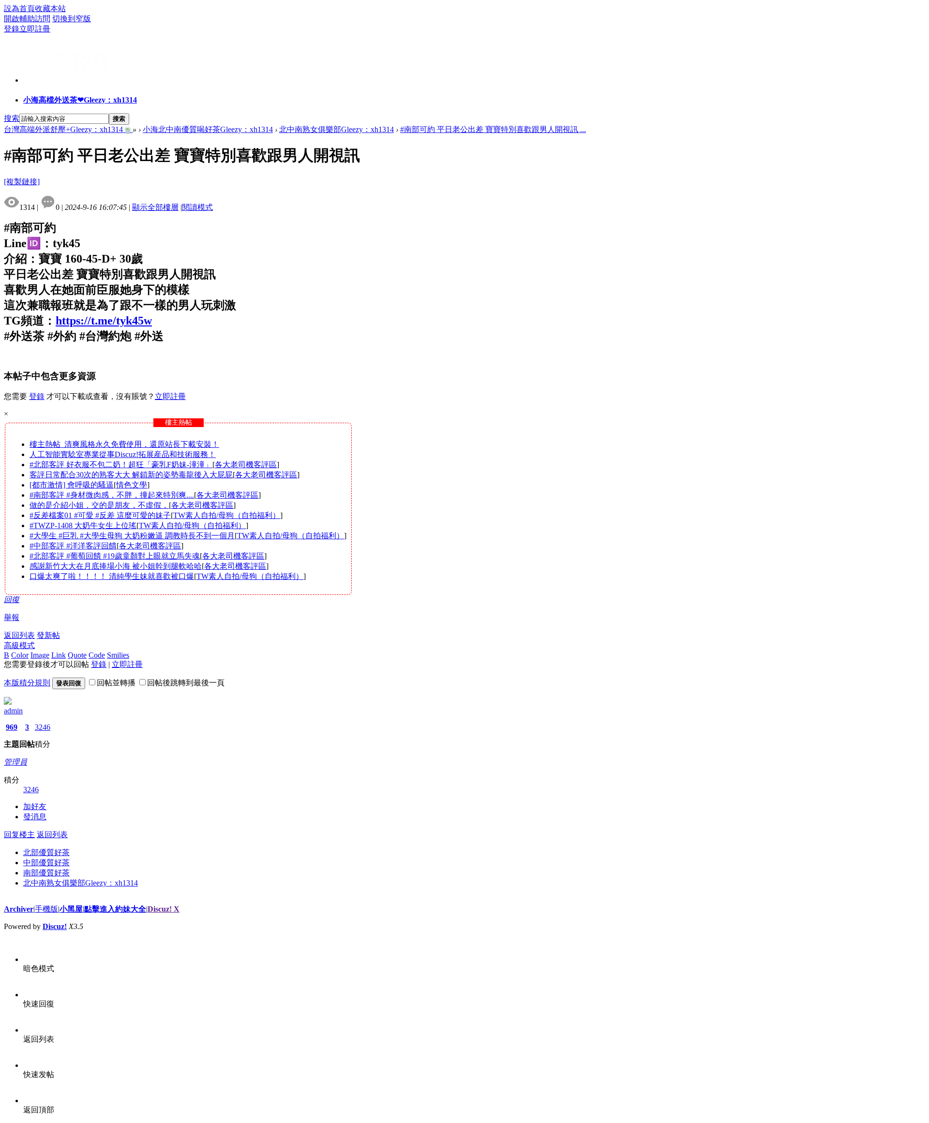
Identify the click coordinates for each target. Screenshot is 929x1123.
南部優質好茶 (46, 873)
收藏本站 (50, 8)
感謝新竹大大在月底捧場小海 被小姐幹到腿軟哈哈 (116, 566)
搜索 (11, 118)
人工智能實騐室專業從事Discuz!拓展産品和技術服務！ (123, 454)
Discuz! (55, 926)
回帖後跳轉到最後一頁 (186, 683)
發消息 (34, 817)
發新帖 (48, 635)
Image (39, 655)
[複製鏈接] (22, 181)
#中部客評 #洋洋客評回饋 (73, 546)
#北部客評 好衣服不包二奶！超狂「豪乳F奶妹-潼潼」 (121, 464)
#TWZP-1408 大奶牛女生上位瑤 (83, 525)
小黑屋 (71, 909)
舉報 (11, 617)
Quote (77, 655)
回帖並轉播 (116, 683)
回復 (11, 599)
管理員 (15, 762)
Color (20, 655)
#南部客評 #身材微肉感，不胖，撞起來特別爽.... (112, 495)
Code (97, 655)
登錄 (11, 29)
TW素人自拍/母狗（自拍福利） (226, 515)
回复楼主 (19, 834)
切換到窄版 (71, 19)
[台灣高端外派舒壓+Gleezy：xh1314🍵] (66, 79)
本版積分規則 (27, 683)
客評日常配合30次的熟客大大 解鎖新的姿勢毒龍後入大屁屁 (131, 475)
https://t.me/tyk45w (104, 320)
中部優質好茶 (46, 862)
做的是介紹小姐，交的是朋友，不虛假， (99, 505)
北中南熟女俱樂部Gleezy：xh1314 (336, 129)
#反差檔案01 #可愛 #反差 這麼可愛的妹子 (100, 515)
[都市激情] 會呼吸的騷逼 (72, 485)
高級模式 (19, 645)
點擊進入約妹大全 (115, 909)
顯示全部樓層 (155, 207)
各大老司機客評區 (246, 464)
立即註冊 (34, 29)
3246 (42, 727)
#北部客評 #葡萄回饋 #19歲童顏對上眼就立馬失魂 (115, 556)
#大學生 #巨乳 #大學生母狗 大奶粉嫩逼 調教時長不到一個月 (132, 536)
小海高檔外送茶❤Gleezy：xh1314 (80, 100)
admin (13, 711)
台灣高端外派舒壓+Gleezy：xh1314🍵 (68, 129)
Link (58, 655)
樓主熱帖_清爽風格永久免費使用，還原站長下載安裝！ (124, 444)
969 (11, 727)
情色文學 (131, 485)
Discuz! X (164, 909)
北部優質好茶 (46, 852)
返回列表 (19, 635)
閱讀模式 (197, 207)
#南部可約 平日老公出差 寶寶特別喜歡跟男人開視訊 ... (493, 129)
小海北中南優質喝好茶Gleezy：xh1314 (208, 129)
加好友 (34, 806)
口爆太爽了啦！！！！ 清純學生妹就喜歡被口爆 (112, 576)
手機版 (46, 909)
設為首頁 (19, 8)
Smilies (118, 655)
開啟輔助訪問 (27, 19)
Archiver (18, 909)
